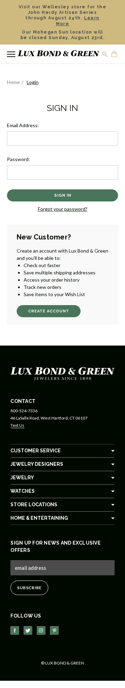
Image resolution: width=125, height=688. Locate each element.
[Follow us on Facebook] (14, 630)
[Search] (105, 54)
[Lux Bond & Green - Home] (58, 54)
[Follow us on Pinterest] (54, 630)
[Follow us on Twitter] (28, 630)
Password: (18, 159)
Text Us (17, 425)
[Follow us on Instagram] (41, 630)
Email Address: (23, 125)
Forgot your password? (63, 209)
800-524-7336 (24, 410)
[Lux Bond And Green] (62, 373)
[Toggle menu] (11, 54)
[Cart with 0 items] (114, 54)
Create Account (48, 311)
